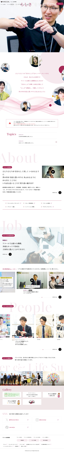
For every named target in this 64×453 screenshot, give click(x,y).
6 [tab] (34, 50)
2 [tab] (30, 50)
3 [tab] (31, 50)
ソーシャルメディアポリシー (7, 446)
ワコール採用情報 (6, 437)
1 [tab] (29, 50)
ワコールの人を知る (19, 4)
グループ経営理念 (29, 203)
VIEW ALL (54, 192)
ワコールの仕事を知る (10, 4)
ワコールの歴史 (46, 203)
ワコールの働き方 (26, 4)
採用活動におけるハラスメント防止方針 (32, 444)
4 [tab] (32, 50)
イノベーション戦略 (29, 206)
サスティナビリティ (47, 206)
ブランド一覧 (22, 444)
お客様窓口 (16, 446)
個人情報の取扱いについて (46, 444)
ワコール (4, 444)
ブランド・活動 (10, 206)
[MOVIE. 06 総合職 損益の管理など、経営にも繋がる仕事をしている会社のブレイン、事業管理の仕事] (27, 280)
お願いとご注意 (23, 446)
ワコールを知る (3, 4)
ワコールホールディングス (13, 444)
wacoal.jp (10, 428)
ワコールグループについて (13, 203)
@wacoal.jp (40, 421)
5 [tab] (33, 50)
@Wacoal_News (12, 421)
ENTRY (59, 3)
